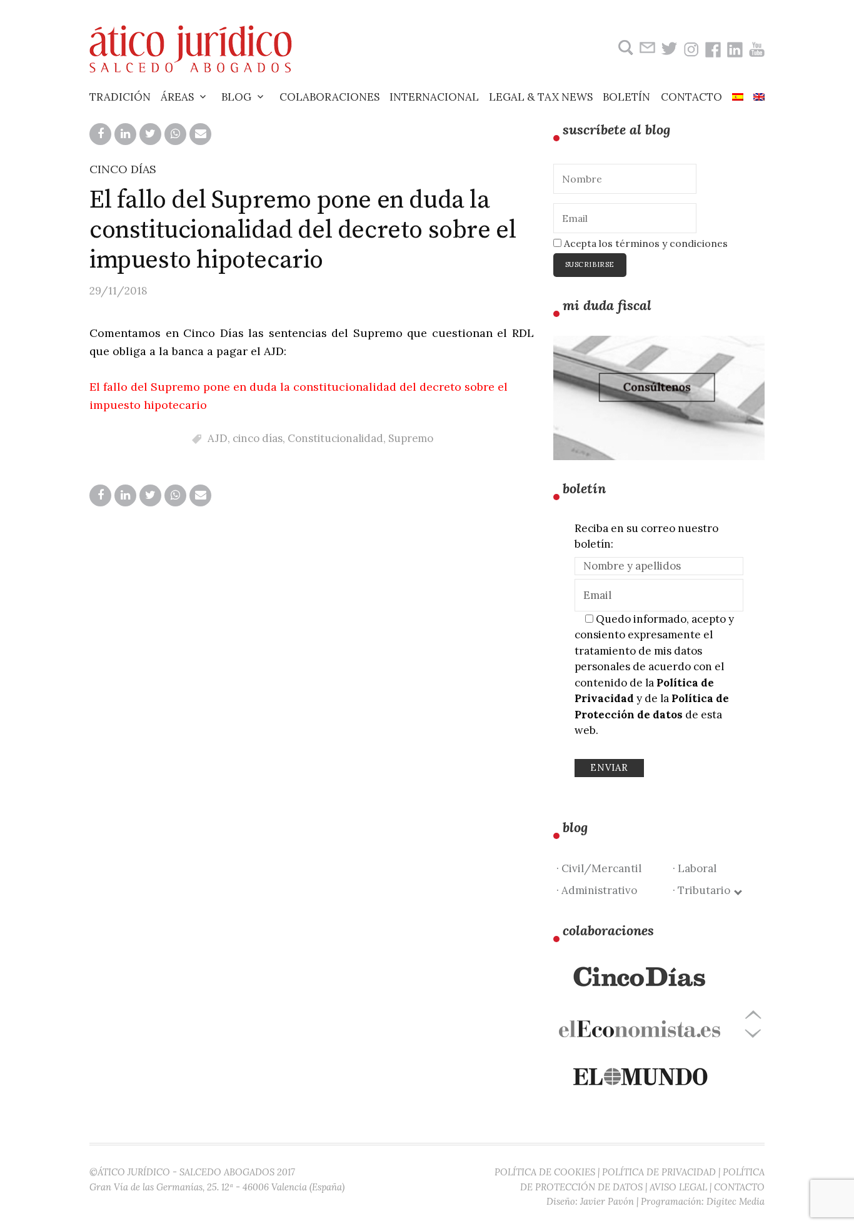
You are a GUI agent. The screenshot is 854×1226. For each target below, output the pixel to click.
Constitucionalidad (335, 438)
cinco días (258, 438)
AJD (218, 438)
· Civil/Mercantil (598, 868)
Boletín (626, 97)
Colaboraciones (329, 97)
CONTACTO (739, 1187)
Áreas (177, 97)
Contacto (691, 97)
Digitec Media (735, 1201)
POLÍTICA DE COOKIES (545, 1172)
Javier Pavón (607, 1201)
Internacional (434, 97)
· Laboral (694, 868)
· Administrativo (596, 890)
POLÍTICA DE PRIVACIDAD (659, 1172)
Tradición (120, 97)
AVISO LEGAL (678, 1187)
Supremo (410, 438)
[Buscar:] (624, 48)
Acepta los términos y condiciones (644, 243)
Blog (236, 97)
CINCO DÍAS (122, 169)
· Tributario (704, 890)
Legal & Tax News (541, 97)
